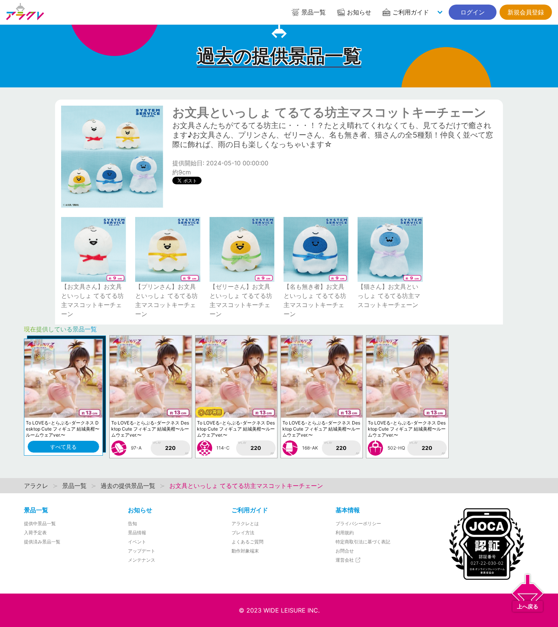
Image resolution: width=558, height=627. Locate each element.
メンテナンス (141, 560)
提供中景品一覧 (40, 523)
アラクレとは (245, 523)
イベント (137, 542)
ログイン (473, 12)
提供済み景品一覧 (42, 542)
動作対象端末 (245, 551)
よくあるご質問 (247, 542)
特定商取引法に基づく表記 (363, 542)
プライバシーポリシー (358, 523)
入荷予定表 (35, 532)
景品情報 (137, 532)
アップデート (141, 551)
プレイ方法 (243, 532)
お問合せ (345, 551)
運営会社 (345, 560)
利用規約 (345, 532)
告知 (132, 523)
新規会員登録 (526, 12)
